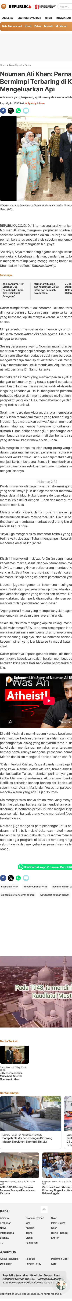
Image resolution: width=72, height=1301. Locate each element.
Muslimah (61, 26)
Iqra (28, 1222)
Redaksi (30, 1258)
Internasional (7, 1232)
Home (3, 65)
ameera (7, 17)
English (55, 1237)
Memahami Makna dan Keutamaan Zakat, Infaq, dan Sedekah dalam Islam (46, 288)
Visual (29, 1237)
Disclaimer (6, 1263)
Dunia (28, 65)
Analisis (30, 1227)
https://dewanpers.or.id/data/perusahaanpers (28, 1282)
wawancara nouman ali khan (54, 894)
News (3, 1227)
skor (48, 17)
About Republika (9, 1258)
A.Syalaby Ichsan (35, 103)
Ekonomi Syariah (29, 17)
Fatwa (37, 26)
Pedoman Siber (59, 1258)
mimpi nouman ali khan (35, 886)
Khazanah (5, 1222)
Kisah (28, 26)
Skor (53, 1217)
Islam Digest (15, 65)
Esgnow (4, 1237)
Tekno (29, 1232)
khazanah (63, 17)
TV (1, 1242)
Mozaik (48, 26)
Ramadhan (32, 1242)
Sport (54, 1227)
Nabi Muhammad (12, 26)
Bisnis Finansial (59, 1232)
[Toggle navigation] (3, 6)
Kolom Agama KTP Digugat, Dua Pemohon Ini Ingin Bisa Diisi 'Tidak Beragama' (13, 290)
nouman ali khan (9, 886)
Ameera (4, 1217)
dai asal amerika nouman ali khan (18, 894)
